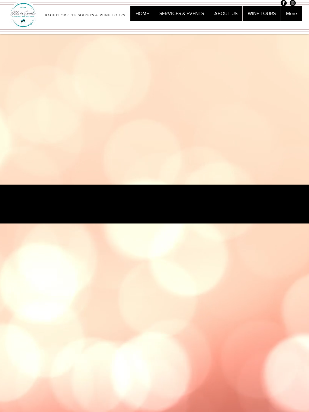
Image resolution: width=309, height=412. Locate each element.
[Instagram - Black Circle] (293, 3)
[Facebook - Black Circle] (284, 3)
